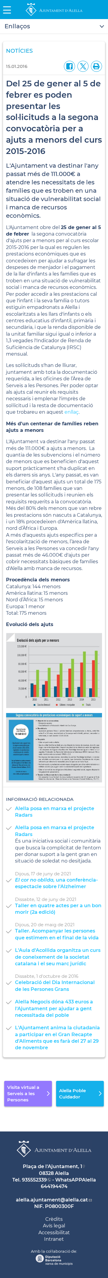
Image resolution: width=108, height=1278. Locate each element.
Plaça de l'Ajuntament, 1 (52, 1166)
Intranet (54, 1239)
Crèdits (54, 1219)
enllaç (71, 412)
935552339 (34, 1180)
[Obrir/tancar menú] (54, 26)
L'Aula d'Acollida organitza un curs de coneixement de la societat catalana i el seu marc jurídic (57, 956)
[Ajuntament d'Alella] (54, 15)
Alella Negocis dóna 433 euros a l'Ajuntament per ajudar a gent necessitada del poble (54, 1008)
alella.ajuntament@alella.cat (52, 1200)
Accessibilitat (54, 1232)
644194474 (54, 1186)
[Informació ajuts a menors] (54, 747)
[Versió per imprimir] (95, 66)
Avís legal (54, 1226)
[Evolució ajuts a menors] (54, 670)
